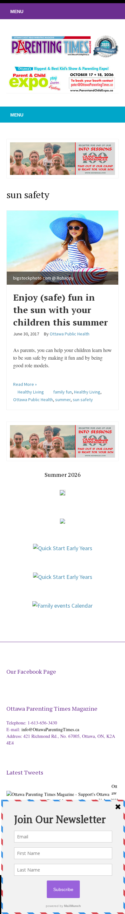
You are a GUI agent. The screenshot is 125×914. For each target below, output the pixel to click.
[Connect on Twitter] (91, 11)
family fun (62, 392)
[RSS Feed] (82, 11)
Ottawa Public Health (33, 399)
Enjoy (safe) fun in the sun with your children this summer (60, 309)
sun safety (83, 399)
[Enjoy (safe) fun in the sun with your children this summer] (62, 246)
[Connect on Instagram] (110, 11)
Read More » (25, 384)
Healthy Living (31, 392)
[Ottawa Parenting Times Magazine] (62, 45)
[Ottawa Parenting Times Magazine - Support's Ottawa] (57, 789)
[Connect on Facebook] (101, 11)
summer (63, 399)
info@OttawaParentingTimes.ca (50, 729)
